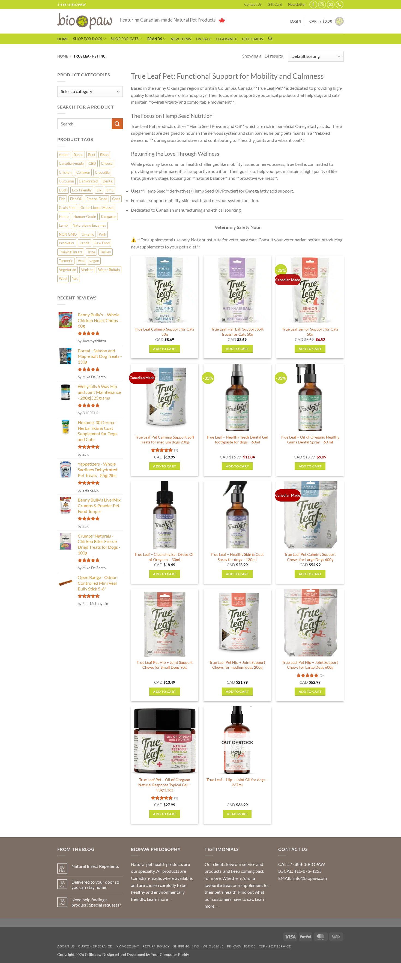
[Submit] (117, 123)
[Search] (270, 39)
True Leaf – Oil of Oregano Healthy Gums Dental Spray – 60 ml (310, 440)
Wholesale (213, 946)
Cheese (107, 163)
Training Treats (70, 252)
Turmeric (66, 261)
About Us (66, 946)
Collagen (83, 172)
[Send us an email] (331, 4)
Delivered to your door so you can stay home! (95, 884)
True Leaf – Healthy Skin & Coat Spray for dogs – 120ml (237, 557)
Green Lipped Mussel (96, 207)
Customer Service (95, 946)
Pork (102, 234)
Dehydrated (88, 181)
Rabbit (84, 243)
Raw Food (102, 243)
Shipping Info (186, 946)
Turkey (105, 252)
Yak (75, 278)
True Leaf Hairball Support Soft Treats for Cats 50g (237, 332)
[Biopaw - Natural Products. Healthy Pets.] (84, 21)
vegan (94, 261)
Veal (81, 261)
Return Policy (156, 946)
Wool (63, 278)
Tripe (91, 252)
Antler (64, 154)
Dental (108, 181)
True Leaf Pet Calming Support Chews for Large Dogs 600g (310, 557)
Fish (62, 199)
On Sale (203, 39)
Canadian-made (71, 163)
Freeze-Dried (96, 199)
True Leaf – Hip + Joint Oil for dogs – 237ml (237, 782)
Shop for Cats (125, 39)
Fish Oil (76, 199)
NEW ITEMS (181, 39)
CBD (92, 163)
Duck (63, 190)
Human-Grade (84, 216)
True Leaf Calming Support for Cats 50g (164, 332)
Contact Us (253, 4)
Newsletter (297, 4)
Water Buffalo (109, 270)
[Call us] (339, 4)
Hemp (63, 216)
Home (62, 39)
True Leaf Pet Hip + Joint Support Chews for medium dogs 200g (237, 665)
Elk (99, 190)
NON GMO (68, 234)
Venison (87, 270)
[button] (326, 21)
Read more (237, 814)
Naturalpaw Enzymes (89, 225)
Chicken (65, 172)
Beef (91, 154)
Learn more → (160, 899)
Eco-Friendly (82, 190)
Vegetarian (67, 270)
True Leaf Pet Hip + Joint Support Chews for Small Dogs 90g (165, 665)
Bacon (78, 154)
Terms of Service (275, 946)
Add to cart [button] (164, 348)
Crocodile (102, 172)
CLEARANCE (226, 39)
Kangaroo (108, 216)
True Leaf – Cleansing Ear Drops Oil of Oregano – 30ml (164, 557)
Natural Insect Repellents (95, 866)
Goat (116, 199)
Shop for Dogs (87, 39)
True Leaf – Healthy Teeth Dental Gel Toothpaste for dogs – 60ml (237, 440)
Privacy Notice (241, 946)
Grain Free (67, 207)
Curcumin (66, 181)
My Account (127, 946)
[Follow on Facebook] (313, 4)
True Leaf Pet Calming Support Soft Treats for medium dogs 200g (164, 440)
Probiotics (66, 243)
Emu (109, 190)
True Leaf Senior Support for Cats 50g (310, 332)
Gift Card (275, 4)
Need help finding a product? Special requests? (96, 902)
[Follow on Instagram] (322, 4)
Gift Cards (252, 39)
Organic (88, 234)
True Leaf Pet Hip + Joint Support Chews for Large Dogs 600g (310, 665)
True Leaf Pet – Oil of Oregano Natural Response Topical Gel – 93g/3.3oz (164, 784)
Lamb (63, 225)
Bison (104, 154)
